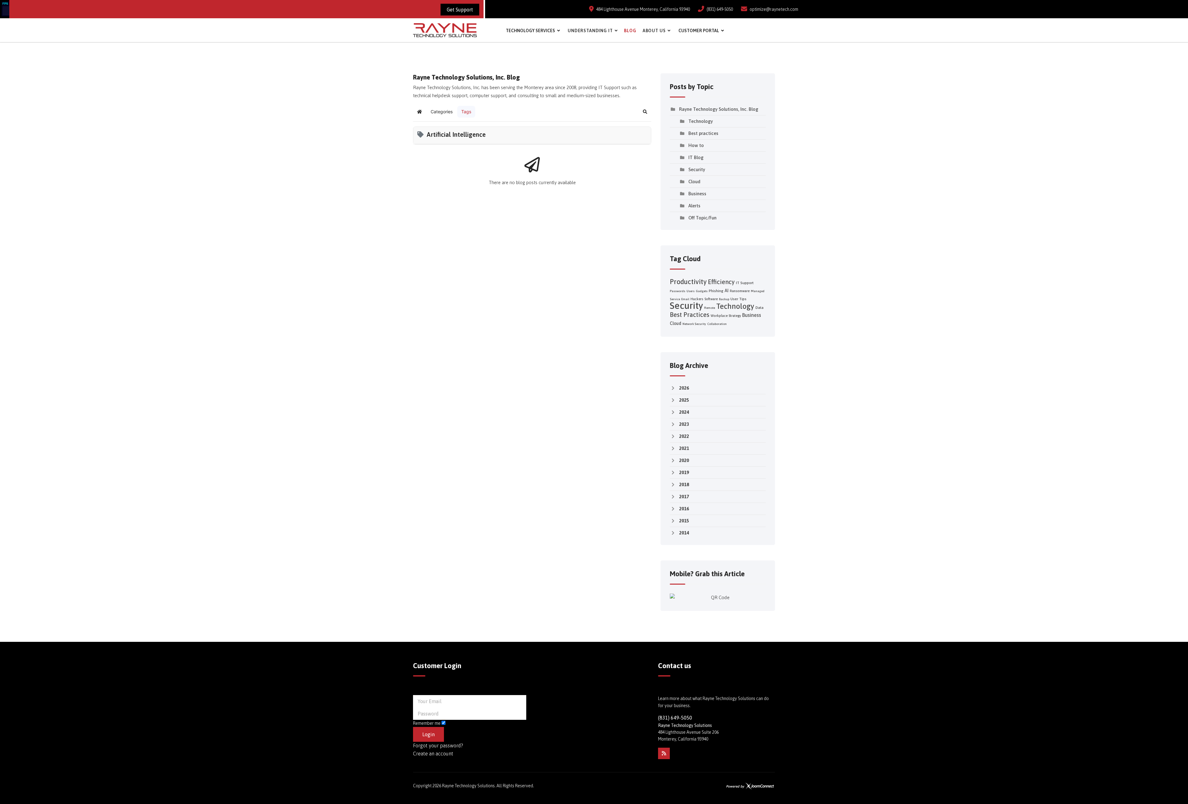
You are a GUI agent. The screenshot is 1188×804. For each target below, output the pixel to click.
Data (759, 307)
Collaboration (717, 324)
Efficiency (721, 281)
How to (696, 145)
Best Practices (689, 314)
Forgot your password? (438, 745)
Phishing (716, 291)
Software (711, 299)
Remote (709, 307)
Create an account (433, 753)
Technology (700, 121)
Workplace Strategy (726, 316)
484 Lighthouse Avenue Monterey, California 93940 (643, 9)
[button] (645, 112)
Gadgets (702, 291)
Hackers (697, 299)
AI (727, 290)
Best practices (703, 133)
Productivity (688, 282)
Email (685, 299)
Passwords (677, 291)
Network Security (694, 324)
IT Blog (696, 157)
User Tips (738, 299)
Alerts (694, 205)
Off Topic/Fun (702, 217)
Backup (724, 299)
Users (691, 291)
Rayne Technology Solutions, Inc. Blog (718, 109)
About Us (654, 30)
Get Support (460, 9)
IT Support (745, 283)
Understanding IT (590, 30)
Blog (630, 30)
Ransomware (740, 291)
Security (696, 169)
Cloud (694, 181)
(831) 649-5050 (720, 9)
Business (697, 193)
